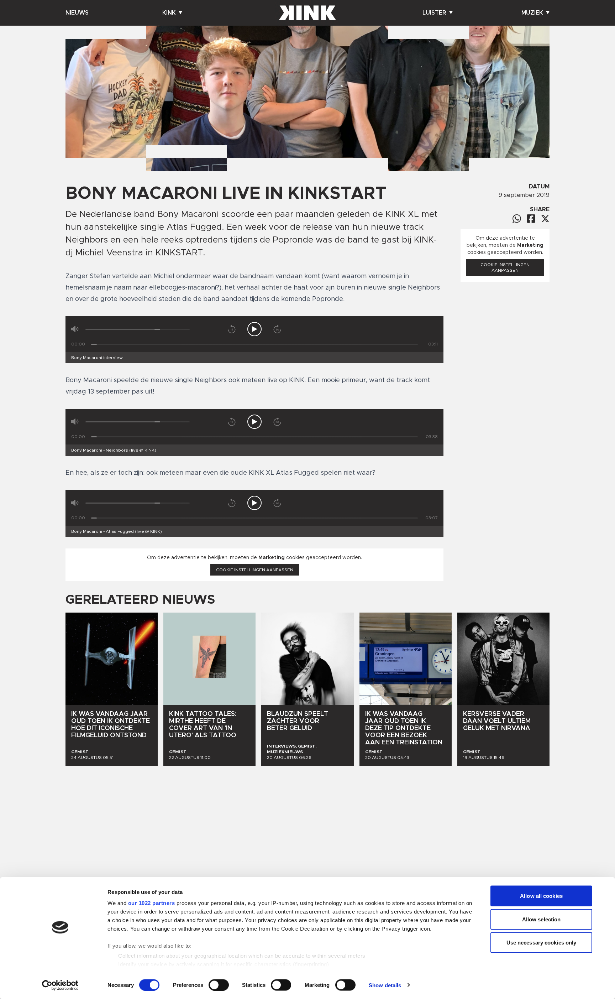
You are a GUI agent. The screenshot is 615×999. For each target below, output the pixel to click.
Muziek (532, 13)
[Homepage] (307, 13)
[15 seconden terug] (231, 329)
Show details (385, 985)
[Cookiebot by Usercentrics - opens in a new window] (60, 985)
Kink (169, 13)
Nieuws (77, 13)
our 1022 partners (151, 903)
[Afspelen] (254, 329)
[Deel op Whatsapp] (516, 218)
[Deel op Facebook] (531, 218)
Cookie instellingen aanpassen (254, 570)
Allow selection (541, 919)
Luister (434, 13)
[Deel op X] (545, 218)
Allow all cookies (541, 896)
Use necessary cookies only (541, 943)
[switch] (219, 984)
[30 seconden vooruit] (277, 329)
